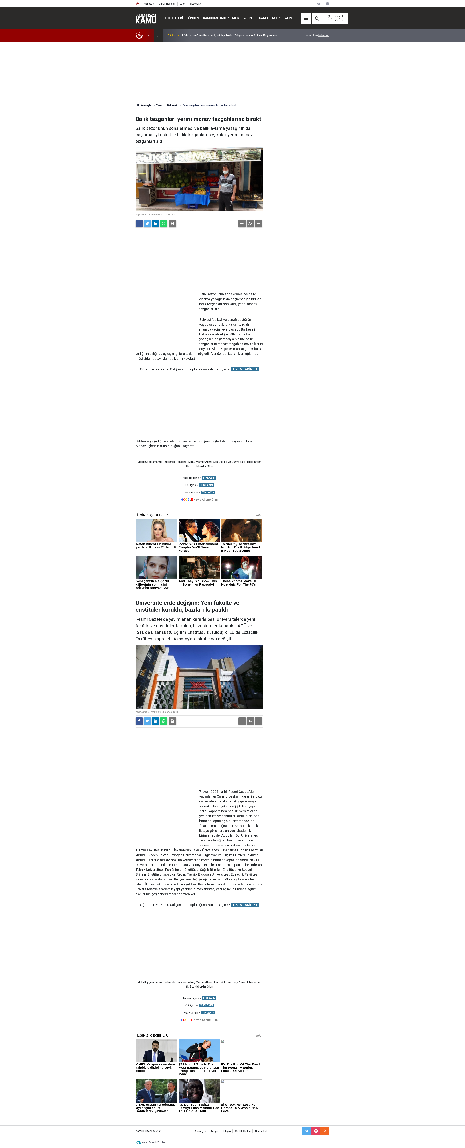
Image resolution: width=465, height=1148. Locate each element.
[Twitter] (147, 223)
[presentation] (148, 35)
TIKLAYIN (209, 478)
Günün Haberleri (167, 3)
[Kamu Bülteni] (146, 18)
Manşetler (149, 3)
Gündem (193, 18)
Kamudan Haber (216, 18)
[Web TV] (319, 3)
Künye (214, 1131)
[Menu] (306, 18)
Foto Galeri (173, 18)
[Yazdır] (172, 223)
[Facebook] (139, 223)
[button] (242, 223)
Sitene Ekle (195, 3)
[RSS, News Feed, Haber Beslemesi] (324, 1131)
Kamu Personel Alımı (276, 18)
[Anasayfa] (138, 3)
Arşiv (182, 3)
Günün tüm (317, 35)
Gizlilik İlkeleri (243, 1131)
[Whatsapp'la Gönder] (163, 223)
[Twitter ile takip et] (306, 1131)
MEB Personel (243, 18)
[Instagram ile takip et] (315, 1131)
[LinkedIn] (155, 223)
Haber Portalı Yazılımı (154, 1142)
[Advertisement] (232, 72)
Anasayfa (200, 1131)
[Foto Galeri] (327, 3)
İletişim (226, 1131)
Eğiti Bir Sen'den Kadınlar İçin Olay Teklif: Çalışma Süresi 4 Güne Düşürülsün (229, 35)
